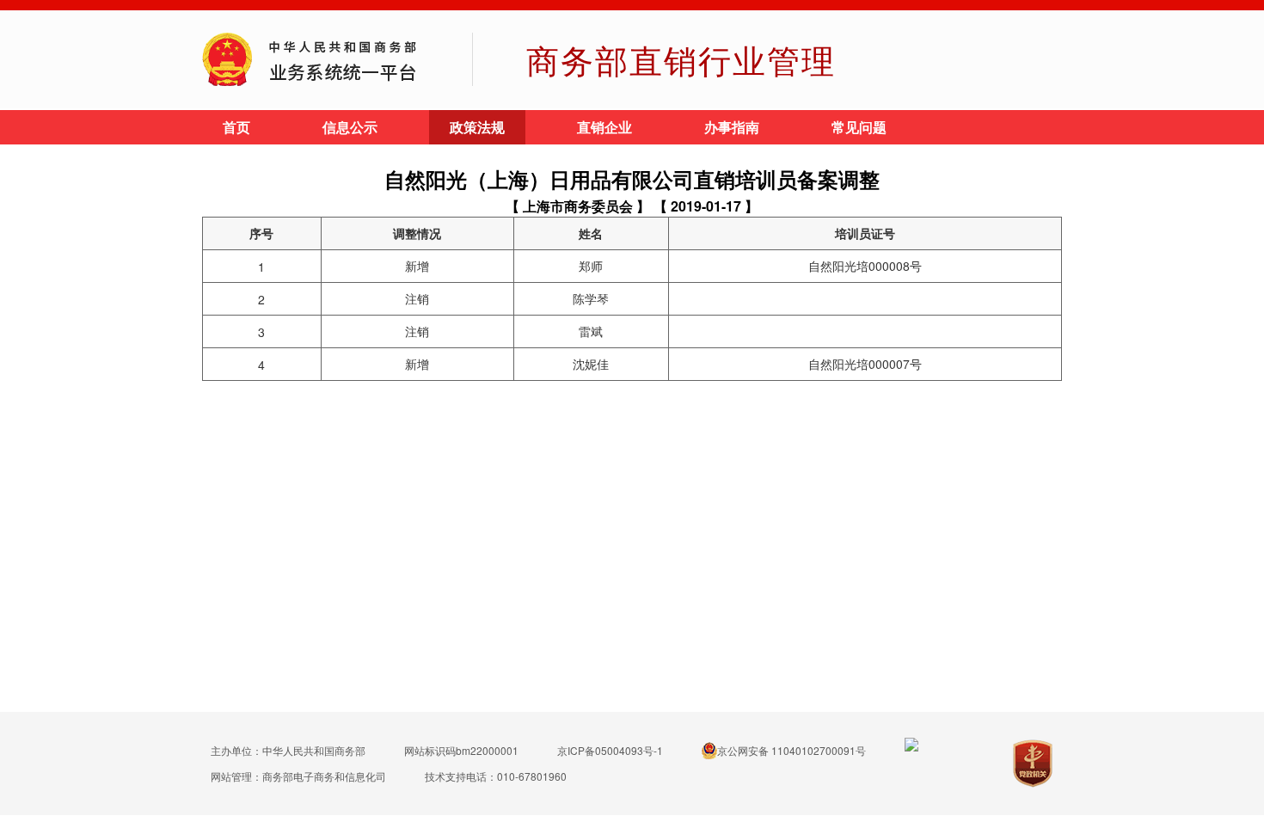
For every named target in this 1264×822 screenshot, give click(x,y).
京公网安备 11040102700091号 (791, 750)
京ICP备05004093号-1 (610, 750)
